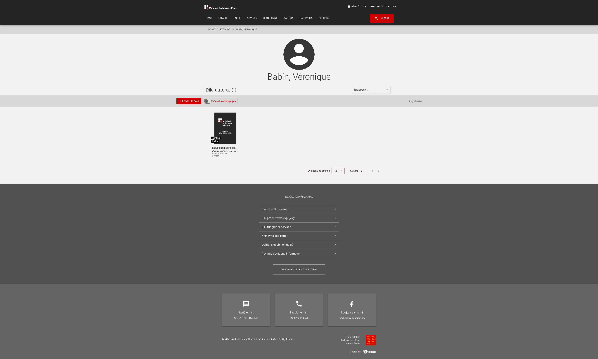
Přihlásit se (357, 6)
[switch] (208, 101)
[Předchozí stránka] (372, 171)
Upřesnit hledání (189, 101)
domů (211, 29)
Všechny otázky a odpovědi (299, 269)
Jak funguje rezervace (276, 227)
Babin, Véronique (246, 29)
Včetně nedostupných (224, 101)
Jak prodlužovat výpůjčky (278, 218)
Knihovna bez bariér (275, 235)
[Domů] (221, 7)
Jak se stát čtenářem (275, 209)
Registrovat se (379, 6)
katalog (225, 29)
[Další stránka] (379, 171)
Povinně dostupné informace (281, 253)
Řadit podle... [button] (361, 89)
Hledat (382, 18)
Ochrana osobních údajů (277, 244)
